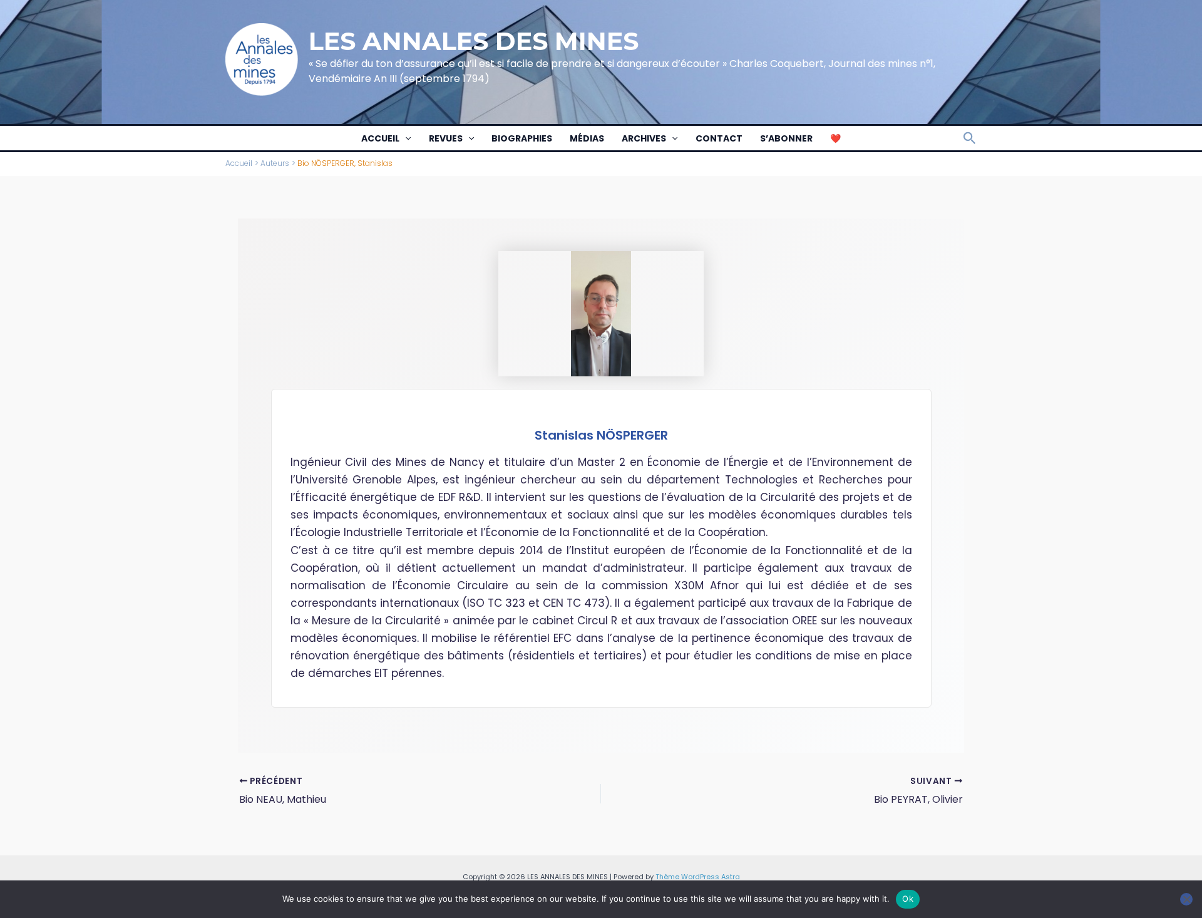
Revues (446, 138)
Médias (587, 138)
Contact (719, 138)
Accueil (380, 138)
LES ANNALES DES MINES (474, 41)
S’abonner (786, 138)
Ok (907, 899)
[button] (405, 138)
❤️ (835, 138)
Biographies (521, 138)
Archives (644, 138)
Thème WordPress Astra (697, 877)
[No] (1186, 899)
